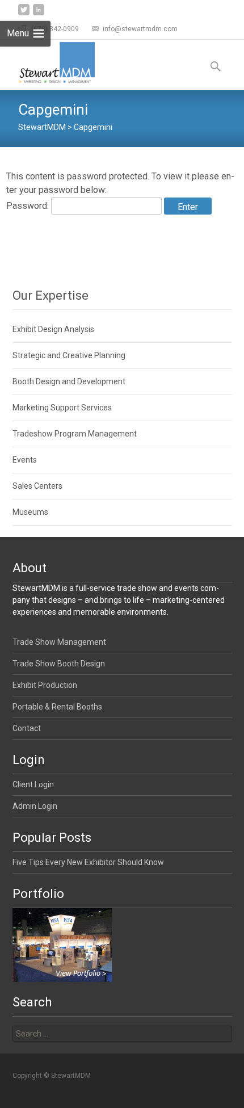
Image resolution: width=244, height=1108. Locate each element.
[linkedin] (38, 14)
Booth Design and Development (68, 381)
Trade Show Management (59, 642)
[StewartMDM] (47, 62)
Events (24, 459)
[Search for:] (122, 1033)
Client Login (33, 784)
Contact (26, 728)
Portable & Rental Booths (57, 706)
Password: (28, 205)
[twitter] (24, 14)
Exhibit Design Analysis (53, 329)
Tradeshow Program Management (74, 433)
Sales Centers (37, 485)
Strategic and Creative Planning (68, 355)
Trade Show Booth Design (58, 663)
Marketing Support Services (62, 407)
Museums (30, 512)
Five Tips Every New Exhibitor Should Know (88, 862)
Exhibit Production (44, 685)
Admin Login (34, 806)
